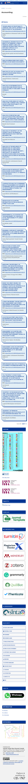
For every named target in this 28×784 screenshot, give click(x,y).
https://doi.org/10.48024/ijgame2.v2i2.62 (15, 63)
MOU (5, 680)
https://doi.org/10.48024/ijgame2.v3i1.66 (15, 92)
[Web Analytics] (5, 474)
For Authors (5, 712)
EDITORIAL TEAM (8, 631)
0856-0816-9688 (10, 753)
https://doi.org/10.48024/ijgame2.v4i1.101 (15, 158)
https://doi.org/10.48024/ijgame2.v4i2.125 (15, 308)
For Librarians (5, 715)
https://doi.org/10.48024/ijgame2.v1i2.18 (15, 137)
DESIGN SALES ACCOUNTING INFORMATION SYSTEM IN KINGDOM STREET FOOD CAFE (12, 202)
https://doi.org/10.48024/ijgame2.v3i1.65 (15, 353)
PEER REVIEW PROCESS (9, 645)
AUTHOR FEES (7, 673)
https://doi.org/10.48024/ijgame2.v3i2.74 (15, 176)
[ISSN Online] (11, 485)
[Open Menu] (1, 2)
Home (3, 8)
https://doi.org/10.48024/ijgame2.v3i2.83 (15, 322)
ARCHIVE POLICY (8, 666)
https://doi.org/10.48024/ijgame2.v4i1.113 (15, 31)
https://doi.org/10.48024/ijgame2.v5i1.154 (15, 191)
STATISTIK (6, 669)
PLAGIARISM (7, 655)
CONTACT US (7, 676)
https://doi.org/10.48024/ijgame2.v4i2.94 (15, 415)
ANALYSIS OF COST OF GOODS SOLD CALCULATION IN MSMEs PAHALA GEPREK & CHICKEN (13, 73)
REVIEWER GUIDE (8, 638)
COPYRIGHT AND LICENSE (10, 652)
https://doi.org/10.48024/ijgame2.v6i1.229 (15, 51)
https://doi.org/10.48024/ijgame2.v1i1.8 (14, 401)
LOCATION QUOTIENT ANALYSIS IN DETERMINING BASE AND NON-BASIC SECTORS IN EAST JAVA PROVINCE (12, 319)
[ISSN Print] (11, 494)
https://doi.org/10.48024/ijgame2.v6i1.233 (15, 292)
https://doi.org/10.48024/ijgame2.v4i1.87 (15, 272)
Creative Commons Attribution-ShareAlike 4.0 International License (13, 762)
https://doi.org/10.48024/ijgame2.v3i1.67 (15, 205)
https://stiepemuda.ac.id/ (12, 754)
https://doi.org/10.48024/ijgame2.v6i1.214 (15, 253)
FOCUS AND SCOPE (8, 627)
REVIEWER (6, 634)
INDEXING (6, 659)
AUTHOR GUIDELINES (9, 662)
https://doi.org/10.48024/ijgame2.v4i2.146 (15, 337)
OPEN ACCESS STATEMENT (10, 648)
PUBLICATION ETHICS (9, 641)
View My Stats (5, 477)
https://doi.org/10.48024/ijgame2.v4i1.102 (15, 76)
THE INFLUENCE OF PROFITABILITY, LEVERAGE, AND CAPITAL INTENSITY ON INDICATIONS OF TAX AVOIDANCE (13, 28)
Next (23, 424)
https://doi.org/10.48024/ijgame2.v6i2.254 (15, 236)
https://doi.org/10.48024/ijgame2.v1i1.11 (15, 107)
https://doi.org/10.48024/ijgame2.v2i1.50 (15, 121)
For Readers (5, 710)
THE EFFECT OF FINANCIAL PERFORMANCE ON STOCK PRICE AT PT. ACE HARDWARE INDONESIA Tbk (13, 412)
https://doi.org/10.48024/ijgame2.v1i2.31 (15, 383)
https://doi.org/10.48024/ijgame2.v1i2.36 (15, 367)
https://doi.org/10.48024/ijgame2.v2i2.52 (15, 221)
